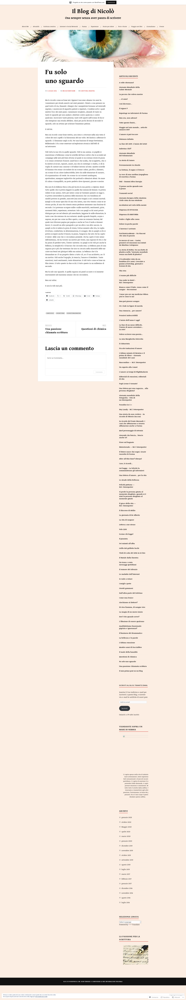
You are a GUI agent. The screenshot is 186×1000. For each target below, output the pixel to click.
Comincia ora (111, 2)
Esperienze (95, 26)
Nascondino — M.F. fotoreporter (132, 362)
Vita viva (122, 271)
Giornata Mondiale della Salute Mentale (129, 88)
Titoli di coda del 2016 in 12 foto (132, 553)
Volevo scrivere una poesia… (131, 334)
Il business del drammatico (130, 633)
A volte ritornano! (126, 82)
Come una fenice (126, 598)
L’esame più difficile (127, 275)
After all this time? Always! (130, 459)
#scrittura (60, 313)
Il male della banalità (128, 652)
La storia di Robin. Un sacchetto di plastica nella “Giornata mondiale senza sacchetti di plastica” (133, 252)
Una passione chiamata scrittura (133, 666)
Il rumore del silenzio (128, 569)
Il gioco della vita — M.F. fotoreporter (127, 504)
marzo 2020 (125, 836)
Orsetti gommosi (126, 588)
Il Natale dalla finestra (128, 558)
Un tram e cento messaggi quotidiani (127, 563)
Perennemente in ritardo (129, 165)
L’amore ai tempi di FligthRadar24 (133, 372)
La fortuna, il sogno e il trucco (131, 170)
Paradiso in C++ (125, 405)
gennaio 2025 (126, 817)
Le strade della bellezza (129, 480)
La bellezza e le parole (128, 638)
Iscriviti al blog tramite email (133, 685)
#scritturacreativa (74, 313)
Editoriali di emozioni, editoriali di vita (132, 377)
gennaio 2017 (126, 883)
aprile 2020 (125, 831)
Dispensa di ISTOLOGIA (128, 210)
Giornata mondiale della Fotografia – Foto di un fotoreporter (129, 397)
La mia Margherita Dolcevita (131, 339)
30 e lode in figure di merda (131, 306)
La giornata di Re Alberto (129, 515)
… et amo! (123, 99)
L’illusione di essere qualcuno (131, 621)
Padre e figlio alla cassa (129, 219)
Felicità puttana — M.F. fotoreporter (126, 486)
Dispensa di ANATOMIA (128, 214)
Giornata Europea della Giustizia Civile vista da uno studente (132, 199)
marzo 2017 (125, 874)
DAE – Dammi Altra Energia (130, 181)
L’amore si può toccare (128, 134)
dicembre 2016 (126, 888)
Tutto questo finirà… (127, 123)
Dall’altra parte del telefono (130, 593)
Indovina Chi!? (125, 148)
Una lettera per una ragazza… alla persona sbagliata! (133, 389)
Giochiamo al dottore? (128, 602)
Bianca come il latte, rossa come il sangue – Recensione (133, 288)
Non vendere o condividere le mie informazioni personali (102, 981)
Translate (136, 924)
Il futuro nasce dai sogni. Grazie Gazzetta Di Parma (132, 453)
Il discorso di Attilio (127, 510)
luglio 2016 (125, 902)
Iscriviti (125, 708)
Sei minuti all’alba (127, 543)
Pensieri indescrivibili (128, 315)
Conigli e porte (125, 583)
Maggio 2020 (126, 827)
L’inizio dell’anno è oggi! (129, 320)
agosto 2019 (125, 864)
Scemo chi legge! (126, 534)
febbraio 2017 (126, 879)
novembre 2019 (127, 850)
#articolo (50, 313)
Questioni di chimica (128, 657)
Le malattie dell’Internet (129, 574)
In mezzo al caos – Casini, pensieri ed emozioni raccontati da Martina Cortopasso (132, 242)
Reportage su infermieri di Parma (133, 113)
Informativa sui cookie (41, 996)
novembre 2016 (127, 893)
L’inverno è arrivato (127, 229)
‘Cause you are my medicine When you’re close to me (133, 295)
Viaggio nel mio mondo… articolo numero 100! (133, 128)
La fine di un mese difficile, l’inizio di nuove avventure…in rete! (131, 327)
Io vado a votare (125, 579)
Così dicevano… (125, 104)
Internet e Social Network (69, 26)
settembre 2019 (127, 860)
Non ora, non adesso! (128, 118)
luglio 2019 (125, 869)
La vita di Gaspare (126, 520)
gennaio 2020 (126, 841)
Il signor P (123, 108)
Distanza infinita (126, 139)
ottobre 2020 (126, 822)
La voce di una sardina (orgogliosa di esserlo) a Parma (133, 175)
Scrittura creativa (49, 26)
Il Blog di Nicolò (93, 11)
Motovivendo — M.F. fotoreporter (132, 447)
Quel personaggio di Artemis (131, 430)
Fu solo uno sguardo (127, 661)
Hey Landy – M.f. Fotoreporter (131, 409)
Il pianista (123, 539)
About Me (25, 26)
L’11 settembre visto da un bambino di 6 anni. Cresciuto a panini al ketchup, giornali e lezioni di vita (132, 262)
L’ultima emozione (127, 642)
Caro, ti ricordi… (126, 463)
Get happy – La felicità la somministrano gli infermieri (131, 469)
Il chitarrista (124, 343)
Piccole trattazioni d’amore (130, 348)
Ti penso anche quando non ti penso (131, 187)
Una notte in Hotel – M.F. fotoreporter (127, 281)
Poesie (162, 26)
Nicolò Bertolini (69, 91)
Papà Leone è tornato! (128, 383)
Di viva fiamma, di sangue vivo (132, 607)
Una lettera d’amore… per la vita (132, 475)
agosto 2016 (125, 898)
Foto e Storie (122, 26)
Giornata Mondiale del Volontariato (127, 154)
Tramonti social (126, 193)
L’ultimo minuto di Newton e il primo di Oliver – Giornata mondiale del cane (132, 355)
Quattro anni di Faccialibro (130, 647)
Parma (84, 26)
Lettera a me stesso (127, 524)
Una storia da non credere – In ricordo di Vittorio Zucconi (132, 415)
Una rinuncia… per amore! (130, 311)
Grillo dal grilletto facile (129, 548)
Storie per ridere (108, 26)
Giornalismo (151, 26)
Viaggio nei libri (136, 26)
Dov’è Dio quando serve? (129, 617)
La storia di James (126, 160)
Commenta (99, 372)
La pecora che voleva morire (131, 94)
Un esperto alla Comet (128, 367)
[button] (137, 955)
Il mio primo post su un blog (131, 671)
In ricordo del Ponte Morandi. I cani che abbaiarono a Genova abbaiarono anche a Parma (132, 423)
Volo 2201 (123, 529)
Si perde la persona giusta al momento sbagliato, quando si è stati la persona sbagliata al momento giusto (132, 495)
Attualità (36, 26)
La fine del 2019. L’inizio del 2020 (133, 144)
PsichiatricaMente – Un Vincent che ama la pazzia (132, 234)
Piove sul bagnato (126, 442)
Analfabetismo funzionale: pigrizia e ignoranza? (130, 627)
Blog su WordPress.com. (72, 981)
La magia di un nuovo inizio (131, 612)
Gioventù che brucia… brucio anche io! (131, 436)
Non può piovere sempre (129, 301)
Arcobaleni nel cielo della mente (132, 205)
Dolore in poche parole (128, 224)
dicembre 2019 (126, 846)
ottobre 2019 (126, 855)
